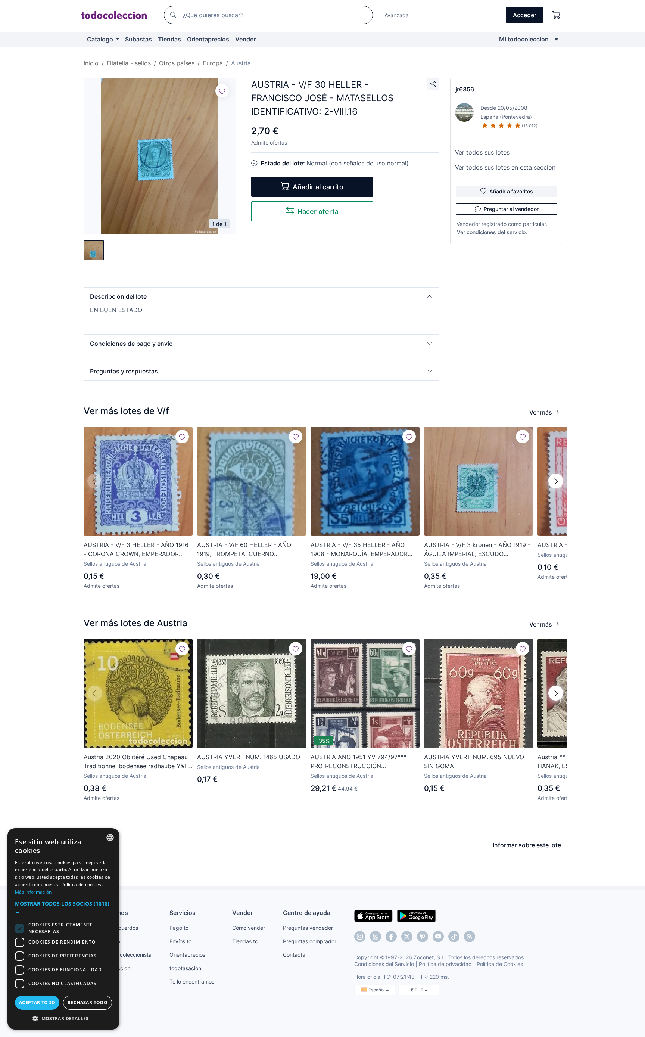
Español (377, 990)
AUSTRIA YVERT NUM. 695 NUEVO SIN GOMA (474, 761)
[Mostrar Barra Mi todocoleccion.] (556, 39)
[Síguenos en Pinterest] (422, 936)
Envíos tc (180, 941)
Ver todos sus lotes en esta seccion (505, 167)
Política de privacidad (445, 964)
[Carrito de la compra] (556, 15)
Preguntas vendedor (308, 928)
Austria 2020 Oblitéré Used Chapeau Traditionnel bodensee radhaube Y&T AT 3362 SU (136, 761)
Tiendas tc (245, 941)
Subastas (138, 39)
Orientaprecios (208, 39)
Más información (33, 892)
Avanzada (396, 15)
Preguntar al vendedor (511, 209)
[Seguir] (222, 90)
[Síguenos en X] (406, 936)
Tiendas (169, 39)
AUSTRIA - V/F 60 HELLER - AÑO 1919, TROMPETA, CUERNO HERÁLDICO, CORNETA (244, 549)
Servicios (182, 912)
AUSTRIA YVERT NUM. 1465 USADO (248, 757)
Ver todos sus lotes (482, 152)
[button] (261, 296)
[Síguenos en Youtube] (438, 936)
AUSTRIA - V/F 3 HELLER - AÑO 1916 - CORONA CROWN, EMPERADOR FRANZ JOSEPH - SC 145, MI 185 (136, 549)
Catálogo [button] (101, 39)
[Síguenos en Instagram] (359, 936)
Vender (245, 39)
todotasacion (185, 968)
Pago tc (178, 928)
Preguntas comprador (309, 941)
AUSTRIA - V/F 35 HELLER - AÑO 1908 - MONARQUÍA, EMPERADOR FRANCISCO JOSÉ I (359, 549)
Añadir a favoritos (511, 191)
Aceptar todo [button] (37, 1002)
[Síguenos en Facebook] (391, 936)
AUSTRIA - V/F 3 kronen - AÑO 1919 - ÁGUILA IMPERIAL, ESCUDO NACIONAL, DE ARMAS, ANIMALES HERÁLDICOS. (477, 549)
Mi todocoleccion (524, 39)
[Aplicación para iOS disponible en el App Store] (373, 915)
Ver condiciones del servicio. (492, 232)
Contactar (295, 954)
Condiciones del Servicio (384, 964)
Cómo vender (248, 928)
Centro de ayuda (306, 912)
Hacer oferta (318, 211)
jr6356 (464, 89)
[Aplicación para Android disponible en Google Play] (416, 915)
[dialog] (63, 929)
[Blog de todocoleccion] (469, 936)
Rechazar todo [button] (88, 1002)
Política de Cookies (500, 964)
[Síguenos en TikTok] (453, 936)
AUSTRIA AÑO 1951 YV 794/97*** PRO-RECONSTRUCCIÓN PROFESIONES (358, 761)
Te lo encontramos (191, 981)
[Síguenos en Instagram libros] (375, 936)
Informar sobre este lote (527, 845)
